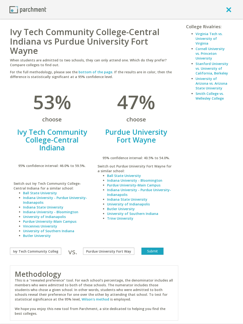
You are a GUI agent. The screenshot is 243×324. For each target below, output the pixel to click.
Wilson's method (95, 299)
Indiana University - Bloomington (50, 212)
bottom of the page (95, 72)
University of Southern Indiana (48, 231)
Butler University (37, 235)
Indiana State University (43, 207)
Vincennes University (40, 226)
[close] (229, 9)
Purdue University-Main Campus (49, 221)
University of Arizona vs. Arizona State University (211, 83)
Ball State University (40, 193)
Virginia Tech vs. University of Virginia (209, 39)
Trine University (120, 218)
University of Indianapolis (44, 216)
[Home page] (28, 9)
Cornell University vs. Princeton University (210, 53)
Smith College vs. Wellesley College (210, 96)
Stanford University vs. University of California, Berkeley (212, 68)
